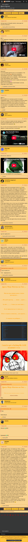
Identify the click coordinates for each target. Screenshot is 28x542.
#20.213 (25, 231)
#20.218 (25, 406)
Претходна (8, 13)
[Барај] (26, 1)
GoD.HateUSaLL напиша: (7, 268)
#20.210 (25, 118)
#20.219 (25, 426)
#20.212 (25, 185)
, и (9, 86)
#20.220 (25, 446)
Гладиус (3, 8)
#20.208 (25, 69)
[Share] (23, 21)
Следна (21, 13)
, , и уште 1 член (10, 372)
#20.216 (25, 283)
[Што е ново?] (23, 1)
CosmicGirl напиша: (6, 408)
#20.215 (25, 265)
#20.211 (25, 153)
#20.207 (25, 35)
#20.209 (25, 95)
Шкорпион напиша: (6, 384)
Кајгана (3, 534)
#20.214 (25, 245)
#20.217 (25, 381)
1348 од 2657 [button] (14, 13)
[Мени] (1, 1)
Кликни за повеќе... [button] (14, 395)
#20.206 (25, 21)
